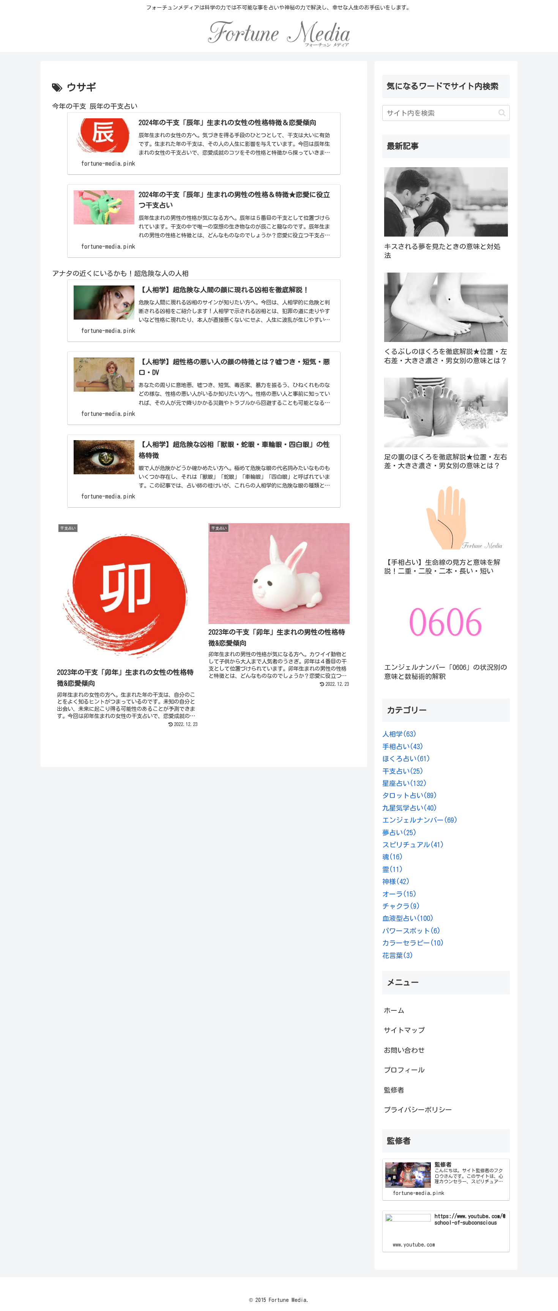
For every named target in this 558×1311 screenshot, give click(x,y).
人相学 (399, 734)
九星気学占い (409, 807)
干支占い (403, 771)
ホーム (394, 1010)
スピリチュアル (413, 844)
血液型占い (408, 918)
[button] (502, 112)
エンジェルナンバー (420, 820)
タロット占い (409, 795)
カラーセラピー (413, 942)
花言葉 (397, 955)
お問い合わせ (404, 1050)
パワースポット (411, 930)
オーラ (399, 894)
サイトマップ (404, 1030)
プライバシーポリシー (418, 1109)
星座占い (404, 783)
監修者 (394, 1090)
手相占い (403, 746)
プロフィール (404, 1069)
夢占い (399, 832)
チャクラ (401, 906)
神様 (396, 881)
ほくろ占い (406, 758)
